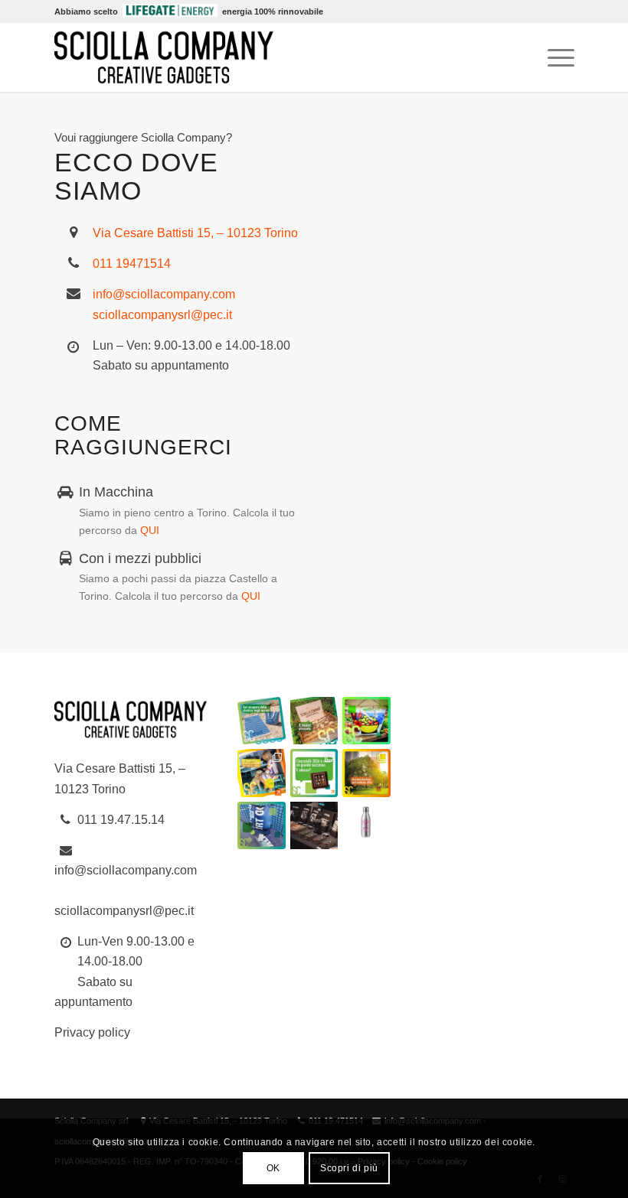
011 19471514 (132, 263)
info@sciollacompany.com (164, 294)
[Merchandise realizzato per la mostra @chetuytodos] (314, 825)
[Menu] (553, 57)
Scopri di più (349, 1168)
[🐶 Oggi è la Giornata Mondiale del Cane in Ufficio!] (261, 772)
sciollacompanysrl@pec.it (162, 314)
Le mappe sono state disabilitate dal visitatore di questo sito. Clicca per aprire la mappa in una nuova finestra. (471, 399)
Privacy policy (92, 1032)
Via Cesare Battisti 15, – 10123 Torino (195, 232)
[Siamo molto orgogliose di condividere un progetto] (261, 720)
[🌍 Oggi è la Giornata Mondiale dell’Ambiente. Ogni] (366, 772)
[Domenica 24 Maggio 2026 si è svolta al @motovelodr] (261, 825)
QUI (149, 530)
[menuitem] (553, 57)
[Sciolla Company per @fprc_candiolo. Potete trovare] (366, 825)
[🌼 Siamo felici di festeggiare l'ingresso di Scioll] (314, 720)
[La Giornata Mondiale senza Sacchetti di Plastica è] (366, 720)
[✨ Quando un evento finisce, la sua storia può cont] (314, 772)
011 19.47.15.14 (121, 819)
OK (273, 1168)
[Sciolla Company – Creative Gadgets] (163, 57)
